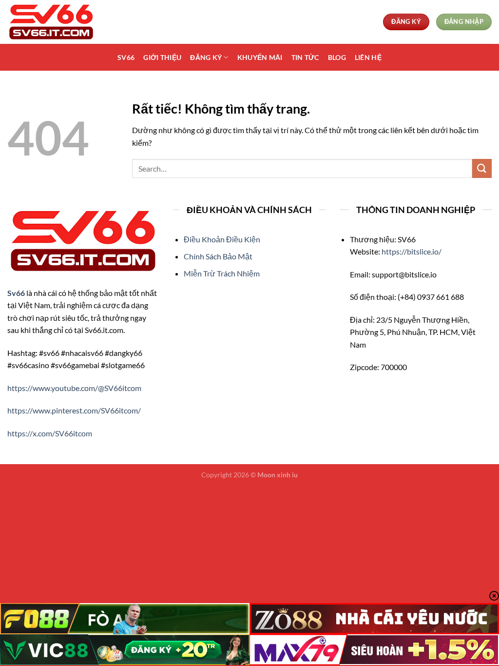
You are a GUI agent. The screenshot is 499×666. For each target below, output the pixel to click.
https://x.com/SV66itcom (49, 433)
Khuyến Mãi (260, 57)
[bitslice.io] (56, 22)
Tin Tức (305, 57)
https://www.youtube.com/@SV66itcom (74, 387)
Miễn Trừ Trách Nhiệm (222, 273)
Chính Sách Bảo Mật (218, 256)
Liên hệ (368, 57)
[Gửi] (482, 168)
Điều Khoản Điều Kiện (222, 239)
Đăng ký (206, 57)
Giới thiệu (162, 57)
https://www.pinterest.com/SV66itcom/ (74, 410)
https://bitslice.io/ (411, 251)
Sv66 (125, 57)
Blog (337, 57)
